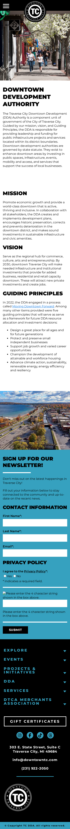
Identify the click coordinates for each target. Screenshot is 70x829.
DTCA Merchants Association (28, 701)
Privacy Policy (35, 571)
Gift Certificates (35, 721)
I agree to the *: (25, 571)
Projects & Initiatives (20, 670)
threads (50, 735)
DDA (9, 681)
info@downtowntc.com (35, 760)
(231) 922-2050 (35, 768)
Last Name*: (12, 531)
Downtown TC (35, 11)
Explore (16, 650)
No (18, 576)
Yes (9, 576)
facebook (30, 735)
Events (14, 659)
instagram (19, 735)
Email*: (8, 546)
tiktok (40, 735)
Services (16, 690)
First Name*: (12, 516)
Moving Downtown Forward (33, 306)
